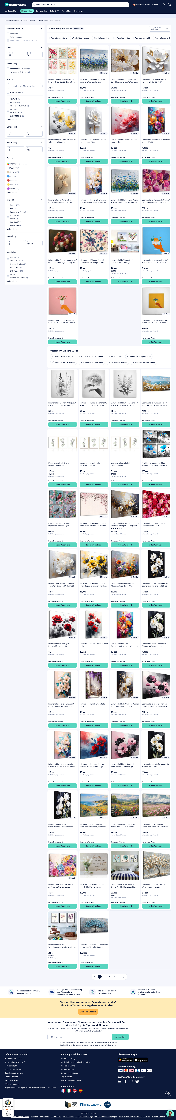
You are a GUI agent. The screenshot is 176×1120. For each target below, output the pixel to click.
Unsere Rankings (68, 1066)
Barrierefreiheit (158, 1116)
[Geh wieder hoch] (168, 1093)
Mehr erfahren (111, 1045)
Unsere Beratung (68, 1058)
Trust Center (68, 1116)
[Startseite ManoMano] (16, 4)
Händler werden (11, 1077)
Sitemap (34, 1116)
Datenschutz (56, 1116)
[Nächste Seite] (124, 977)
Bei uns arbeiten (11, 1080)
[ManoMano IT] (69, 1091)
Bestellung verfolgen (13, 1058)
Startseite (8, 21)
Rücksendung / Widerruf (15, 1062)
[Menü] (12, 1099)
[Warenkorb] (169, 4)
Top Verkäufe (66, 1077)
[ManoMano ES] (80, 1091)
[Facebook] (125, 1081)
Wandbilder (43, 21)
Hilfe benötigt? (11, 1066)
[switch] (8, 1114)
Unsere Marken (67, 1069)
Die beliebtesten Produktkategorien (75, 1062)
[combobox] (159, 29)
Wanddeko (33, 21)
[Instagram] (137, 1081)
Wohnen (16, 21)
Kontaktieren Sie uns (13, 1069)
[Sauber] (127, 4)
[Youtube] (131, 1081)
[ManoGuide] (170, 1114)
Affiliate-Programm (12, 1084)
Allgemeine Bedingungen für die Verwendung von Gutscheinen (30, 1087)
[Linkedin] (120, 1081)
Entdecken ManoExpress (71, 1080)
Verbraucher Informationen (130, 1116)
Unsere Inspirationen (69, 1073)
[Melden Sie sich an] (163, 4)
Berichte (146, 1116)
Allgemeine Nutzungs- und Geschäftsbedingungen (96, 1116)
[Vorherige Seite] (95, 977)
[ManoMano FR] (63, 1091)
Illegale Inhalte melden (14, 1073)
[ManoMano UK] (75, 1091)
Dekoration (24, 21)
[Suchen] (34, 4)
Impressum (44, 1116)
